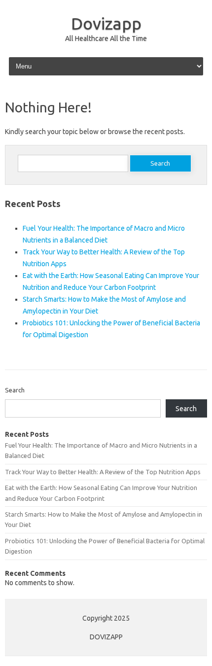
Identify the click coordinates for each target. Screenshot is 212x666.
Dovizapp (106, 23)
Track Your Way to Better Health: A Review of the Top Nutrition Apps (103, 471)
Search (15, 389)
